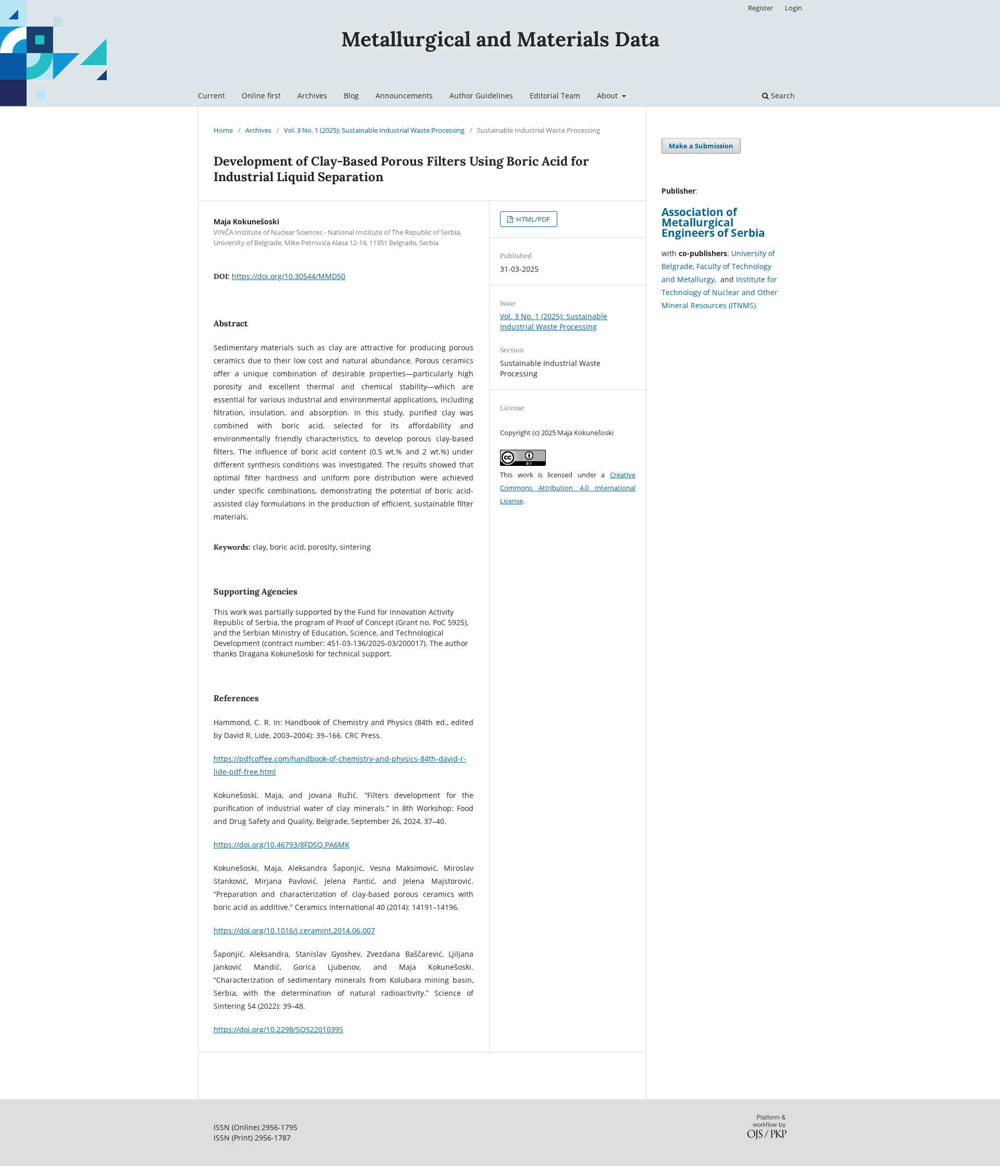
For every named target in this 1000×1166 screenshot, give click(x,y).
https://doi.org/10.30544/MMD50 (288, 276)
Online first (261, 95)
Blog (351, 95)
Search (782, 95)
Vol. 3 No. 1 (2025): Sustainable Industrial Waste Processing (374, 130)
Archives (312, 95)
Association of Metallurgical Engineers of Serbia (713, 222)
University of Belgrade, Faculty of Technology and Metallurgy (718, 266)
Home (223, 130)
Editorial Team (555, 95)
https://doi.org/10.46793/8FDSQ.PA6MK (281, 845)
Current (211, 95)
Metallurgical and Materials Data (500, 39)
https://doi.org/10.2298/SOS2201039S (278, 1029)
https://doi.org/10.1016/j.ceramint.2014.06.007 (294, 930)
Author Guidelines (481, 95)
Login (793, 7)
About (608, 95)
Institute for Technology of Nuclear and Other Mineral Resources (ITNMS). (719, 292)
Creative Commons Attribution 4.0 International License (567, 487)
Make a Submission (701, 145)
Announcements (404, 95)
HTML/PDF (532, 219)
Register (760, 7)
